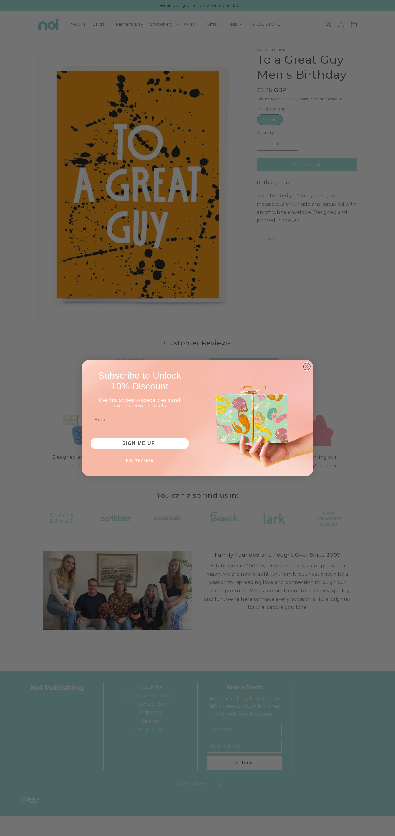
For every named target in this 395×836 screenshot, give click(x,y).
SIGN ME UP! (139, 443)
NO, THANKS (140, 461)
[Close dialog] (306, 366)
